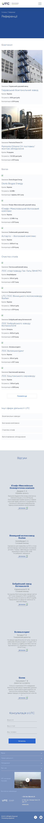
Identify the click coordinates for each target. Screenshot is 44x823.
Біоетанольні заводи (11, 416)
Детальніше (22, 508)
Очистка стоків (8, 430)
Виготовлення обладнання (13, 437)
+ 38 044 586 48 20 (28, 796)
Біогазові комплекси (10, 423)
